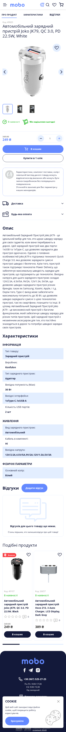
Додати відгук (34, 488)
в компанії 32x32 (40, 730)
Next (60, 72)
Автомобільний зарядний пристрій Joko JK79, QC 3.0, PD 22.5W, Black (16, 606)
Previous (5, 72)
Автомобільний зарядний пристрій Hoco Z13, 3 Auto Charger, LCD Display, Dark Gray (47, 608)
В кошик (36, 149)
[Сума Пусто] (61, 5)
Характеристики (33, 15)
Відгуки (55, 15)
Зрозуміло (17, 721)
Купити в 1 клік (33, 158)
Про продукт (9, 15)
